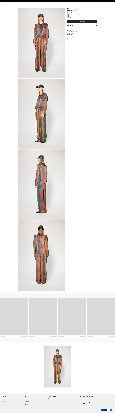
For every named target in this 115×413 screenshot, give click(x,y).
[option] (57, 368)
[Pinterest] (87, 403)
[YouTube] (89, 403)
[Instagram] (84, 403)
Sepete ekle (82, 21)
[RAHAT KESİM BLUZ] (57, 366)
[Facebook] (81, 403)
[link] (3, 336)
